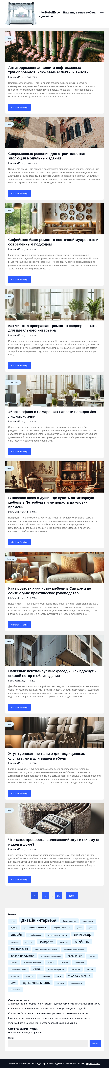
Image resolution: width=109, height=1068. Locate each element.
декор (14, 927)
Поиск (11, 1037)
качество (29, 942)
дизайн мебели (35, 935)
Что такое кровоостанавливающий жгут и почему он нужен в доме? (54, 842)
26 (58, 895)
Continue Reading (19, 107)
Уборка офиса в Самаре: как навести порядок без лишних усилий (52, 414)
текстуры (90, 969)
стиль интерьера (56, 969)
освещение (75, 956)
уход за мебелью (79, 976)
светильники (79, 962)
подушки (14, 962)
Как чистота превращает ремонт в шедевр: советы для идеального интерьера (52, 328)
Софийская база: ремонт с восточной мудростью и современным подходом (53, 242)
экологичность (76, 983)
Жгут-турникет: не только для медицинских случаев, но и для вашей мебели (46, 756)
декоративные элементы (35, 927)
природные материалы (32, 962)
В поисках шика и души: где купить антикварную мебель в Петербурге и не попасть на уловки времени (51, 502)
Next (71, 895)
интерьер (82, 934)
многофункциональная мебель (46, 949)
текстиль (75, 969)
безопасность (69, 920)
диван (79, 928)
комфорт (46, 941)
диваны (91, 928)
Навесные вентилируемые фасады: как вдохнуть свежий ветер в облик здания (52, 673)
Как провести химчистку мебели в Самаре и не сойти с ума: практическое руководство (49, 590)
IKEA (12, 921)
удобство (29, 976)
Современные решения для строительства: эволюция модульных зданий (46, 156)
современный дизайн (18, 969)
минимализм (19, 949)
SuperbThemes (93, 1063)
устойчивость (45, 976)
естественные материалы (57, 935)
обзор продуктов (22, 955)
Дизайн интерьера (38, 919)
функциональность (36, 982)
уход (59, 976)
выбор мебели (88, 921)
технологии (15, 976)
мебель (82, 941)
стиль (37, 969)
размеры (51, 962)
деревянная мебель (62, 927)
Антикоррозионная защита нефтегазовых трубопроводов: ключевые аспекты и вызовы (48, 70)
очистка (92, 956)
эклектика (60, 983)
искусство (14, 942)
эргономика (15, 989)
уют (13, 983)
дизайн (16, 934)
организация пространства (51, 956)
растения (64, 962)
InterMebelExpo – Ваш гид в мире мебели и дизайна (68, 14)
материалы (64, 942)
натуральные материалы (74, 949)
